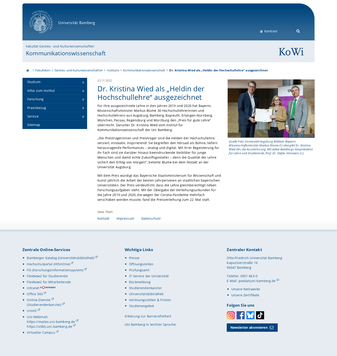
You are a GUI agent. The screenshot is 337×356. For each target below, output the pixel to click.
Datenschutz (151, 218)
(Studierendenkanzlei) (44, 305)
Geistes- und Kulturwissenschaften (79, 70)
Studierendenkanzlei (145, 288)
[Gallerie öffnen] (271, 108)
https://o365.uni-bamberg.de (49, 326)
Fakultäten (42, 70)
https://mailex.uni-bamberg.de (51, 322)
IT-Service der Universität (149, 276)
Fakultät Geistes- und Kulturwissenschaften (60, 46)
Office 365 (35, 294)
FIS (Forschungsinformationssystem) (55, 270)
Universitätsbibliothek (146, 294)
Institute (113, 70)
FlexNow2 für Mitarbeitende (49, 282)
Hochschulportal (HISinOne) (48, 264)
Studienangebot (141, 306)
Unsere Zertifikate (245, 295)
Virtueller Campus (41, 332)
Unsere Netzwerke (245, 289)
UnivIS (32, 310)
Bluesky (250, 315)
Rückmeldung (140, 282)
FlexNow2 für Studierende (47, 276)
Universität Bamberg (46, 36)
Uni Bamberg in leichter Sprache (150, 324)
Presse (134, 258)
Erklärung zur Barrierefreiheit (148, 316)
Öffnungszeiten (141, 264)
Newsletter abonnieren (249, 327)
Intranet (33, 288)
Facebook (241, 315)
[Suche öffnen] (298, 30)
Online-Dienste (38, 300)
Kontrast (270, 31)
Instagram (231, 315)
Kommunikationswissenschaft (66, 53)
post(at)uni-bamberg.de (257, 281)
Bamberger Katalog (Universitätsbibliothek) (60, 258)
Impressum (125, 218)
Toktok (260, 315)
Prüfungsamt (139, 270)
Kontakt (103, 218)
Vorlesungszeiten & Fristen (150, 300)
